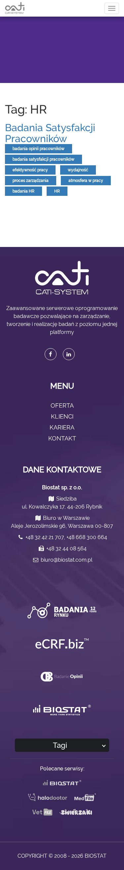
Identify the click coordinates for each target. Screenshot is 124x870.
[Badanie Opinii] (62, 676)
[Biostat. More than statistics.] (62, 710)
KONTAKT (62, 438)
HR (57, 191)
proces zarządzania (31, 180)
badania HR (23, 191)
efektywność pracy (30, 170)
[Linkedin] (69, 354)
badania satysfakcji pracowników (43, 159)
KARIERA (62, 427)
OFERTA (62, 405)
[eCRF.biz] (62, 643)
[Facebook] (51, 354)
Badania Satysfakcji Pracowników (50, 133)
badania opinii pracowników (38, 148)
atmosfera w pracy (85, 180)
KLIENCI (62, 416)
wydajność (78, 170)
